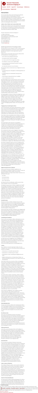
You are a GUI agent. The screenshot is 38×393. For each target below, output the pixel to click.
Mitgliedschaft (13, 9)
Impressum (11, 392)
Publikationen (26, 6)
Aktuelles (4, 6)
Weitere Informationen (4, 392)
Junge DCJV (13, 6)
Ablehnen (6, 391)
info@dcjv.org (6, 43)
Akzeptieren (2, 391)
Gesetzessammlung (6, 9)
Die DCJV (8, 6)
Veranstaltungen (20, 6)
